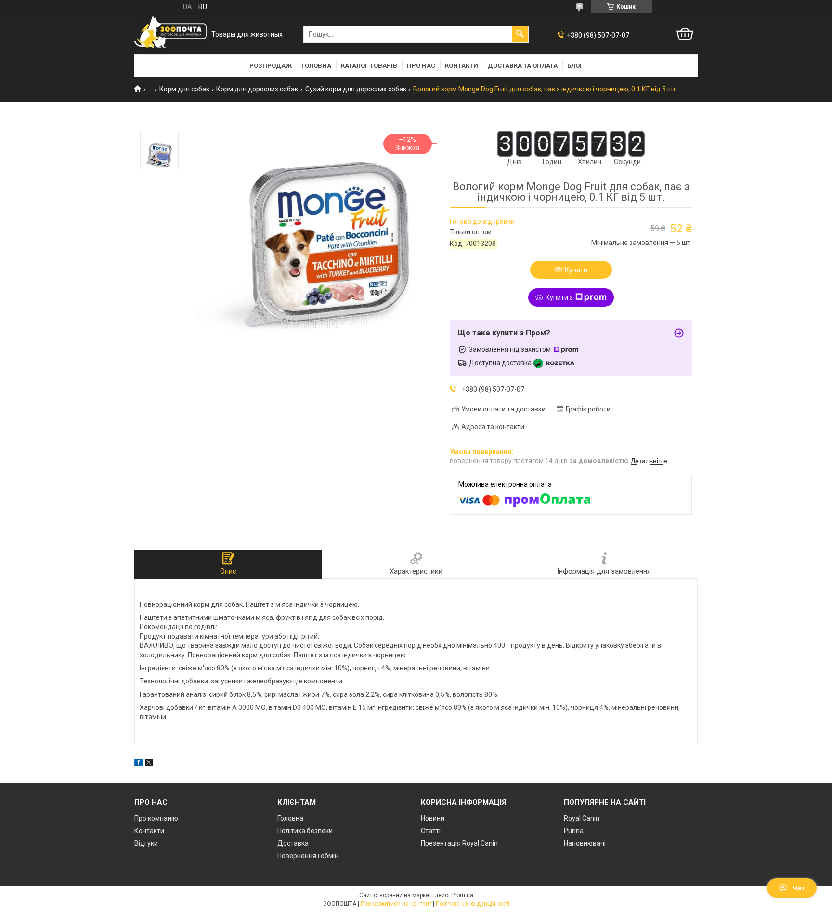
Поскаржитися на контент (396, 903)
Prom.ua (462, 895)
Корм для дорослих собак (257, 89)
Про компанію (156, 818)
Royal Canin (581, 818)
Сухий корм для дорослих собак (355, 89)
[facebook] (138, 764)
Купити (576, 270)
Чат (799, 888)
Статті (431, 831)
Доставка (293, 843)
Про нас (421, 65)
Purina (574, 831)
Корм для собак (184, 89)
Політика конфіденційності (472, 903)
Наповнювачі (585, 843)
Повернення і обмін (307, 856)
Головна (316, 65)
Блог (575, 65)
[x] (149, 764)
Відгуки (146, 843)
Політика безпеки (305, 831)
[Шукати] (520, 34)
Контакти (461, 65)
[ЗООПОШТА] (170, 34)
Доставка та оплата (523, 65)
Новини (432, 818)
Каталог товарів (369, 65)
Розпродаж (270, 65)
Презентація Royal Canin (459, 843)
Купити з (559, 297)
